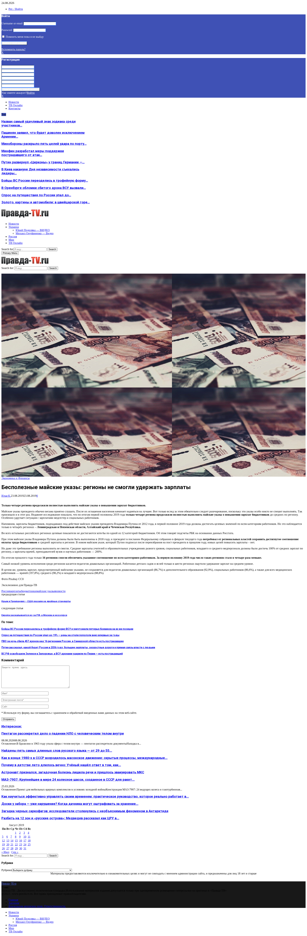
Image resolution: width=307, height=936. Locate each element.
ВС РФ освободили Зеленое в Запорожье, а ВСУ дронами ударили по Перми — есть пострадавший (62, 653)
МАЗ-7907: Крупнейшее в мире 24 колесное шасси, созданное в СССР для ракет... (68, 780)
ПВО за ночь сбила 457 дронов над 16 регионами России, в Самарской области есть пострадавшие (62, 641)
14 (11, 840)
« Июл (5, 852)
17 (24, 840)
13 (7, 840)
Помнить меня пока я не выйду (24, 36)
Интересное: (11, 726)
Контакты (14, 108)
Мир (11, 239)
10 (24, 836)
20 (7, 844)
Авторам (14, 903)
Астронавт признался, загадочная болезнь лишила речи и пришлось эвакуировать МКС (72, 772)
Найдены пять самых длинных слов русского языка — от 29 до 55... (56, 751)
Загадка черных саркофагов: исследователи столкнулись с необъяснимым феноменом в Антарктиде (84, 811)
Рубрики (6, 870)
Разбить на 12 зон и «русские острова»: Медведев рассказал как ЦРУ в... (60, 818)
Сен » (14, 852)
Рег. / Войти (16, 8)
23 (20, 844)
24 (24, 844)
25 (29, 844)
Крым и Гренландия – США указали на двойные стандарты (36, 601)
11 (29, 836)
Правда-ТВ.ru (8, 883)
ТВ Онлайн (16, 105)
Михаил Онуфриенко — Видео (34, 233)
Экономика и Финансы (15, 478)
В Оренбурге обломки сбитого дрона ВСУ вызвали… (43, 188)
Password (6, 29)
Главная (13, 899)
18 (29, 840)
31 (24, 848)
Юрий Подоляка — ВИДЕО (33, 230)
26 (3, 848)
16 (20, 840)
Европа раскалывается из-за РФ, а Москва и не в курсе (34, 615)
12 (3, 840)
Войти (31, 92)
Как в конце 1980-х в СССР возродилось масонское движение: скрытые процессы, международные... (84, 758)
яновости (60, 591)
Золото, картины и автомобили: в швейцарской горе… (45, 202)
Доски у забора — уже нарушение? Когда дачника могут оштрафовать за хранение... (69, 804)
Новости (14, 102)
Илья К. (6, 495)
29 (16, 848)
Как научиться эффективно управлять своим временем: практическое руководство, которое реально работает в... (95, 796)
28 (11, 848)
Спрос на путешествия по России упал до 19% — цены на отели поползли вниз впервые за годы (60, 635)
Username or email (12, 23)
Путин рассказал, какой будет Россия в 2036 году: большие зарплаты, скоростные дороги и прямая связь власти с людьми (78, 647)
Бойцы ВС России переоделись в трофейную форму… (44, 181)
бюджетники (28, 591)
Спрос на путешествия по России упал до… (36, 195)
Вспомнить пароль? (13, 49)
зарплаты (15, 591)
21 (11, 844)
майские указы (45, 591)
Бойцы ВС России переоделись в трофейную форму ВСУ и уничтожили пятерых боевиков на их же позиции (67, 628)
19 (3, 844)
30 (20, 848)
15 (16, 840)
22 (16, 844)
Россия (13, 236)
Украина (14, 226)
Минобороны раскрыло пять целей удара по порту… (44, 144)
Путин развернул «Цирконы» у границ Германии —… (43, 162)
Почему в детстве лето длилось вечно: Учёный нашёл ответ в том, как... (61, 765)
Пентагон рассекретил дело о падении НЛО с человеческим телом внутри (62, 733)
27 (7, 848)
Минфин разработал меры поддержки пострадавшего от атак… (32, 153)
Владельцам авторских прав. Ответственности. (37, 906)
